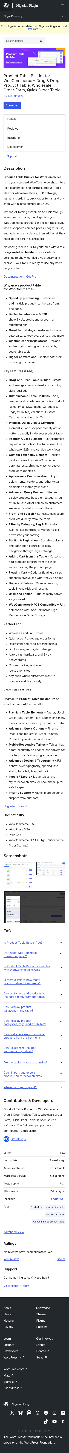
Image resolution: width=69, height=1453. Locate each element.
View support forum (16, 1286)
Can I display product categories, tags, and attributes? (25, 1022)
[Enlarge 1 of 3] (28, 866)
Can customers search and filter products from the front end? (24, 1036)
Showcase (43, 1308)
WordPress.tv (14, 1357)
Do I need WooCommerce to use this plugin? (21, 954)
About (7, 1308)
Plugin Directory (13, 16)
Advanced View (14, 1232)
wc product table (55, 1214)
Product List (37, 1207)
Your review (11, 1259)
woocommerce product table (48, 1221)
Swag (41, 1357)
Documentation (14, 276)
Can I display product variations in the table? (18, 1008)
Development (16, 147)
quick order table (55, 1207)
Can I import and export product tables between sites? (23, 1074)
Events (40, 1345)
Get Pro (31, 276)
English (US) (58, 1198)
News (7, 1314)
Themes (41, 1314)
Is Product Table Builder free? (23, 942)
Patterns (41, 1327)
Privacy (8, 1327)
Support (12, 156)
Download (12, 105)
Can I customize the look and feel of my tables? (20, 1049)
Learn (7, 1338)
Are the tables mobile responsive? (25, 1062)
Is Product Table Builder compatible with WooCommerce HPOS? (27, 968)
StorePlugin (15, 96)
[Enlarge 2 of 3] (60, 866)
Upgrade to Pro (15, 806)
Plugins (40, 1320)
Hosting (9, 1320)
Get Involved (44, 1338)
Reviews (12, 128)
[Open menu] (63, 5)
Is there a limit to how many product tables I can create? (22, 981)
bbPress (11, 1381)
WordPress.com (16, 1369)
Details (11, 119)
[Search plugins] (41, 40)
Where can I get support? (20, 1087)
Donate (43, 1351)
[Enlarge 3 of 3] (60, 895)
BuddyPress (13, 1388)
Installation (14, 137)
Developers (11, 1351)
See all (61, 1259)
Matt (8, 1375)
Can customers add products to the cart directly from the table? (24, 995)
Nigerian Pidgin (21, 1404)
